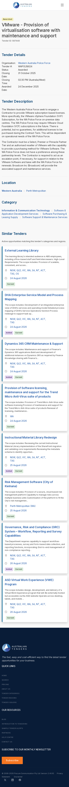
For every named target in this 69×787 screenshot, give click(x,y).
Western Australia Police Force (34, 63)
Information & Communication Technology (26, 210)
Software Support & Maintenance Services (44, 217)
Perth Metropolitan (36, 190)
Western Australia (12, 190)
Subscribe (12, 760)
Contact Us (7, 742)
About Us (6, 689)
